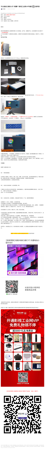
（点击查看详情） (4, 32)
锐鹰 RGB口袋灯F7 (39, 31)
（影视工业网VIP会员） (11, 14)
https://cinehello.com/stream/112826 (8, 447)
